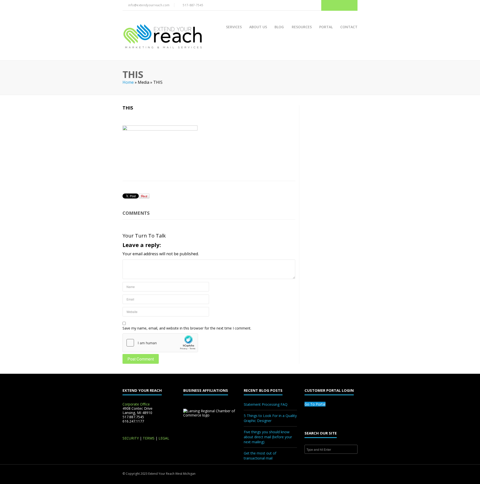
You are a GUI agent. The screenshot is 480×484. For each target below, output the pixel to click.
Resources (302, 26)
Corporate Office (136, 404)
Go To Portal (315, 404)
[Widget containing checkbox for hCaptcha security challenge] (160, 342)
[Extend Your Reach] (162, 37)
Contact (349, 26)
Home (128, 82)
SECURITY (130, 438)
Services (234, 26)
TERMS (148, 438)
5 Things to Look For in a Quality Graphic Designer (270, 418)
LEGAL (163, 438)
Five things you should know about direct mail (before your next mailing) (268, 437)
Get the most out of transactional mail (260, 455)
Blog (279, 26)
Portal (326, 26)
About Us (258, 26)
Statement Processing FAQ (266, 404)
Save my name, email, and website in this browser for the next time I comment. (186, 328)
